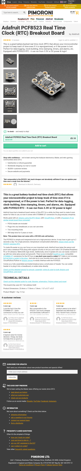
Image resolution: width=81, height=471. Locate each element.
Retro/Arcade (57, 21)
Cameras (13, 21)
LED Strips (21, 21)
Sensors (29, 21)
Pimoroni (40, 19)
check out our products (19, 398)
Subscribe (12, 377)
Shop (9, 2)
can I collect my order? (19, 446)
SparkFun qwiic (59, 254)
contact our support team (20, 420)
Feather (41, 21)
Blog (20, 2)
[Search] (24, 12)
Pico (32, 19)
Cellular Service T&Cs (54, 465)
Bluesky (34, 2)
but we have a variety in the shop (15, 258)
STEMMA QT (8, 256)
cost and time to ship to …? (21, 440)
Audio (35, 21)
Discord (49, 2)
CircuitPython (49, 218)
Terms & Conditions (26, 465)
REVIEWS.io (14, 323)
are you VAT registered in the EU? (23, 443)
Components (68, 21)
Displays (6, 21)
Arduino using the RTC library (29, 218)
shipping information (19, 415)
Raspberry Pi (23, 19)
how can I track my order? (20, 438)
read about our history (19, 392)
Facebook (44, 401)
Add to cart (40, 145)
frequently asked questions (25, 449)
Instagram (52, 401)
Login (70, 3)
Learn (15, 2)
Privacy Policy (40, 465)
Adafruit (49, 19)
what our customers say (20, 395)
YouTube (41, 2)
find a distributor (17, 423)
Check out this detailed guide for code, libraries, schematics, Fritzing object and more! (34, 282)
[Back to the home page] (40, 14)
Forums (26, 2)
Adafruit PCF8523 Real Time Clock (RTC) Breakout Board (13, 320)
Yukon (76, 21)
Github (56, 2)
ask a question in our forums (21, 418)
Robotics (48, 21)
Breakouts (58, 19)
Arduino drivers (27, 261)
